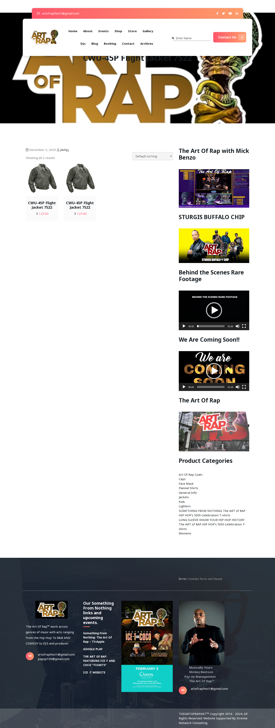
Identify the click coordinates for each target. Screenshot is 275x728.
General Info (188, 493)
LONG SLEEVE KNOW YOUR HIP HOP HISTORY (212, 520)
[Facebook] (217, 13)
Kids (182, 502)
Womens (185, 533)
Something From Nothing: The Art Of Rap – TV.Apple (97, 637)
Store (132, 31)
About (88, 31)
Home (72, 31)
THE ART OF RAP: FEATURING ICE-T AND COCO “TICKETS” (99, 661)
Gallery (148, 31)
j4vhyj (64, 150)
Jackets (184, 497)
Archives (146, 43)
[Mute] (238, 326)
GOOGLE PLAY (92, 649)
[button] (214, 310)
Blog (94, 43)
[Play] (184, 326)
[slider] (210, 326)
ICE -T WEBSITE (94, 672)
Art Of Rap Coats (191, 474)
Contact (128, 43)
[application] (214, 310)
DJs (83, 43)
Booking (110, 43)
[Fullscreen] (244, 326)
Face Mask (186, 484)
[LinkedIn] (237, 13)
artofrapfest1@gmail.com (60, 13)
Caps (182, 479)
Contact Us (227, 37)
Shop (118, 31)
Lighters (185, 506)
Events (103, 31)
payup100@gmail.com (53, 659)
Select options (49, 193)
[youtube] (230, 13)
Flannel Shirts (188, 488)
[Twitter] (223, 13)
